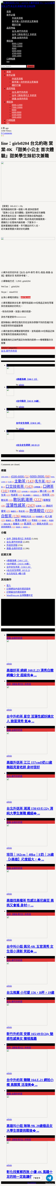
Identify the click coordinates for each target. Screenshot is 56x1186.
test (8, 61)
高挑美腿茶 (8, 527)
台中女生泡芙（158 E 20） (28, 423)
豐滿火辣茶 (23, 520)
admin (21, 384)
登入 (9, 585)
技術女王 (37, 495)
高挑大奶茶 (45, 523)
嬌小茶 (45, 491)
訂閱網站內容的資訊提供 (18, 589)
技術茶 (48, 495)
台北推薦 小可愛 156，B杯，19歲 (30, 992)
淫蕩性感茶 (20, 505)
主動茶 (24, 481)
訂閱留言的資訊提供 (16, 592)
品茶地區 (11, 28)
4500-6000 (16, 53)
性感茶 (16, 495)
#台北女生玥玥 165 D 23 (27, 445)
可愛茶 (15, 491)
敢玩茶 (7, 500)
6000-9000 (16, 51)
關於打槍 (16, 24)
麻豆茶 (26, 527)
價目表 (10, 41)
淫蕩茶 (40, 506)
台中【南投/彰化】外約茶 (24, 34)
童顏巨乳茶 (28, 516)
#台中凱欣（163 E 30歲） (28, 401)
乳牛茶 (43, 481)
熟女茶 (24, 511)
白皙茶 (10, 516)
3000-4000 (16, 56)
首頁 (9, 11)
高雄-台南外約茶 (20, 38)
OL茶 (11, 482)
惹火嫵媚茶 (28, 495)
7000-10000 (17, 46)
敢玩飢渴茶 (28, 499)
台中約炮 (25, 491)
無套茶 (14, 511)
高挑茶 (19, 527)
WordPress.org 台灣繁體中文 (20, 595)
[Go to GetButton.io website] (49, 1183)
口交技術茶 (19, 486)
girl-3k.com (26, 297)
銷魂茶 (45, 520)
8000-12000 (17, 43)
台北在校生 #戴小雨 (16, 573)
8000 (14, 48)
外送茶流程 (17, 18)
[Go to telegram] (49, 1178)
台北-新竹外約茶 (20, 31)
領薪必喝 (8, 524)
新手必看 (11, 15)
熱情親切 (41, 511)
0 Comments (6, 133)
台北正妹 (34, 491)
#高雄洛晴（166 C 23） (27, 379)
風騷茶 (18, 524)
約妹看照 (40, 517)
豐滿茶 (36, 520)
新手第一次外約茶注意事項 (25, 21)
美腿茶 (10, 520)
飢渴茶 (30, 523)
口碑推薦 (11, 59)
